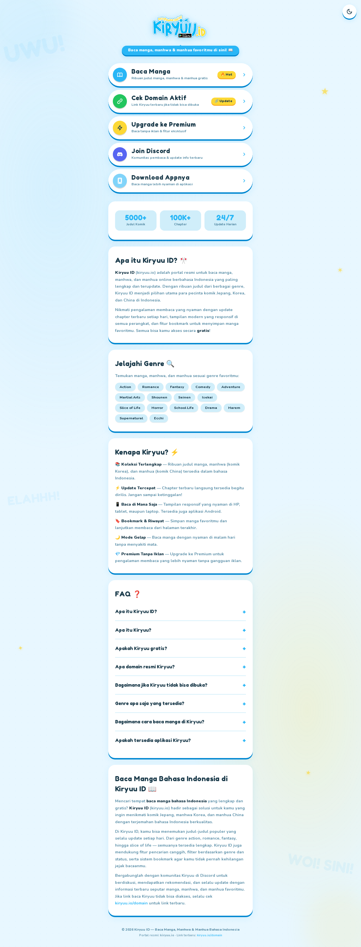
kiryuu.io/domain (131, 903)
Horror (157, 407)
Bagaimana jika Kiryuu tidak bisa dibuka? (161, 685)
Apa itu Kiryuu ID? (136, 611)
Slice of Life (130, 407)
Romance (150, 386)
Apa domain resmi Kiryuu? (145, 666)
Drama (211, 407)
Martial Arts (130, 397)
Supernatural (131, 418)
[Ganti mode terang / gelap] (349, 12)
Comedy (202, 386)
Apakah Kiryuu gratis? (141, 648)
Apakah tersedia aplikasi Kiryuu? (153, 740)
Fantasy (177, 386)
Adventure (230, 386)
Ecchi (159, 418)
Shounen (159, 397)
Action (125, 386)
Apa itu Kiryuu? (133, 630)
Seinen (184, 397)
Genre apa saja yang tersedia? (149, 703)
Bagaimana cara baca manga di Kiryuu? (159, 721)
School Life (184, 407)
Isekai (207, 397)
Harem (234, 407)
